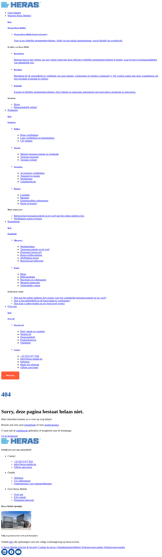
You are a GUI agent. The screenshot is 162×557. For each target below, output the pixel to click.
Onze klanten (14, 12)
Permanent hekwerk (24, 500)
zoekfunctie (22, 430)
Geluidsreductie (28, 181)
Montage (24, 197)
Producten (13, 110)
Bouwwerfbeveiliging (31, 255)
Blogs (23, 274)
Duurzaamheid (27, 337)
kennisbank (30, 425)
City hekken (26, 140)
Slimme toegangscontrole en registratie (39, 154)
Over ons (12, 306)
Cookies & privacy (48, 547)
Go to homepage (9, 436)
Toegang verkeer (28, 159)
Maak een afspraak (29, 364)
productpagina (51, 425)
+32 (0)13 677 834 (29, 356)
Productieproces (28, 340)
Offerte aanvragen (29, 367)
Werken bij (25, 334)
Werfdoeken (26, 178)
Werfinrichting (27, 246)
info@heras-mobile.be (31, 359)
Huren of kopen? (28, 203)
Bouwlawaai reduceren (31, 260)
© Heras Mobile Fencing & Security (19, 547)
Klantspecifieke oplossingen (34, 200)
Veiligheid (25, 342)
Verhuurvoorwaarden (114, 547)
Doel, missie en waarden (32, 331)
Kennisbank (14, 221)
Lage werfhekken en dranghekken (37, 138)
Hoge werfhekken (29, 135)
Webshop (25, 361)
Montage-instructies (30, 282)
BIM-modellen (27, 277)
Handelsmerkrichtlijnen (69, 547)
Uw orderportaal (22, 480)
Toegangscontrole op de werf (34, 249)
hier (11, 542)
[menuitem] (87, 104)
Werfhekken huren (29, 258)
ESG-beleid (20, 497)
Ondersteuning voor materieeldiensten (33, 483)
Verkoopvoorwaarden (92, 547)
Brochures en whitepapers (33, 279)
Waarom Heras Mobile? (19, 15)
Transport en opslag (30, 176)
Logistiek (25, 195)
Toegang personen (29, 157)
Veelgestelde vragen (30, 285)
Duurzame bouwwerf (31, 252)
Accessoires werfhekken (32, 173)
